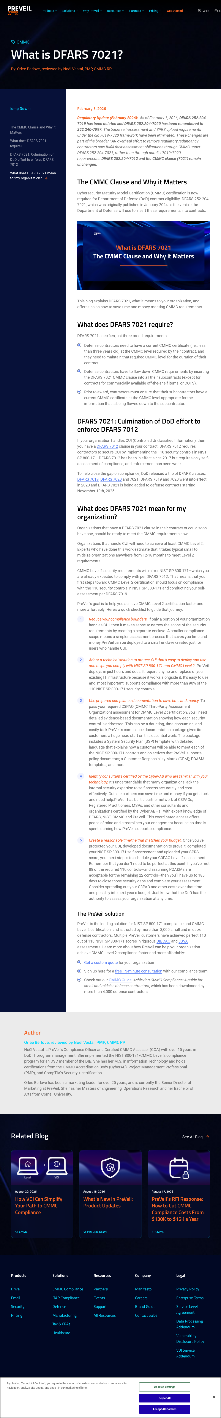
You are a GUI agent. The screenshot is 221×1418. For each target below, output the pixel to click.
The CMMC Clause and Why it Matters (32, 129)
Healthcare (61, 1333)
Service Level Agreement (187, 1309)
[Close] (214, 1397)
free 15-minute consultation (138, 971)
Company (143, 1275)
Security (17, 1306)
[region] (110, 1397)
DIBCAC (163, 941)
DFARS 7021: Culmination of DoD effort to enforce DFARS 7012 (32, 159)
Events (99, 1298)
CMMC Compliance (67, 1289)
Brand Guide (145, 1306)
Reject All (164, 1398)
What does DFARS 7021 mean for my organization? (33, 175)
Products (18, 1275)
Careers (141, 1298)
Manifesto (143, 1289)
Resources (102, 1275)
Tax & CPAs (61, 1324)
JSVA (183, 941)
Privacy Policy (187, 1289)
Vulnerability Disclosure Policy (190, 1338)
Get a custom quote (101, 962)
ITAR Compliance (66, 1298)
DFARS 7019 (88, 479)
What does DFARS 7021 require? (28, 143)
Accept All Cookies (165, 1409)
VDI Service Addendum (185, 1353)
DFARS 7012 (107, 446)
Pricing (16, 1315)
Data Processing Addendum (189, 1324)
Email (15, 1298)
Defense (59, 1306)
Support (100, 1306)
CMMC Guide (120, 980)
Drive (15, 1289)
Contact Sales (146, 1315)
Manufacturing (64, 1315)
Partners (101, 1289)
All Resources (105, 1315)
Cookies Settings (164, 1386)
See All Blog (192, 1137)
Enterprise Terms (190, 1298)
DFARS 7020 (111, 479)
